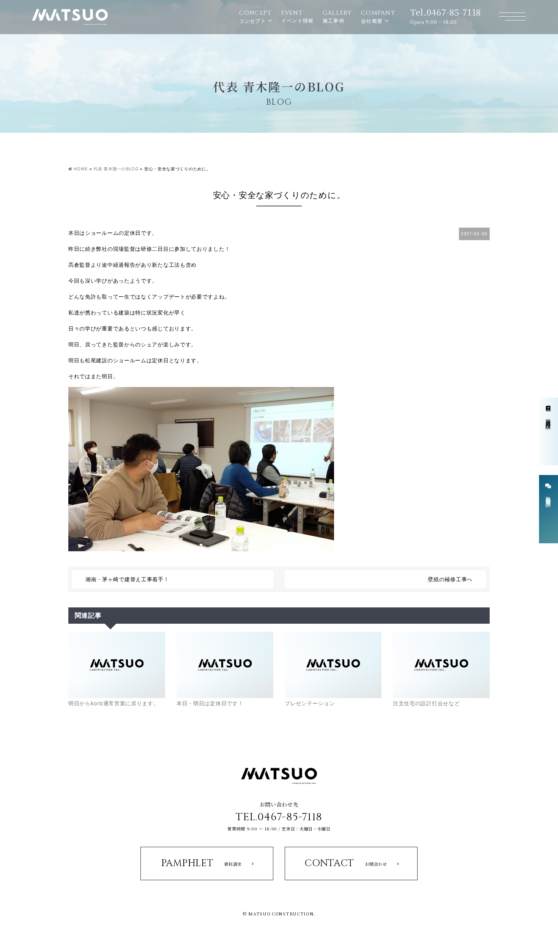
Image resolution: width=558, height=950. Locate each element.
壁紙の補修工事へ (450, 579)
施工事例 (337, 16)
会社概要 (378, 16)
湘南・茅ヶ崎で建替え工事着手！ (127, 579)
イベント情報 (297, 16)
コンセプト (255, 16)
